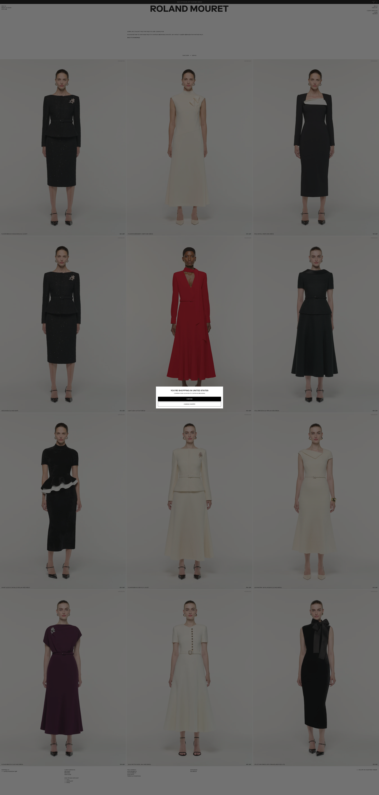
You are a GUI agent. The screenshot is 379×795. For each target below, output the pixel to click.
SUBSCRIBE (189, 399)
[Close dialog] (213, 390)
